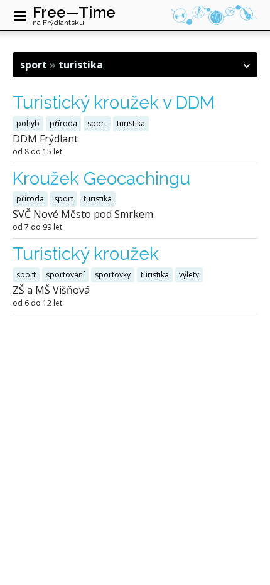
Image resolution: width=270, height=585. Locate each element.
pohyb (28, 123)
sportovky (113, 274)
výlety (189, 274)
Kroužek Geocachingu (101, 178)
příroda (63, 123)
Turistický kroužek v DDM (114, 102)
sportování (65, 274)
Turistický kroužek (86, 254)
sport (97, 123)
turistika (131, 123)
